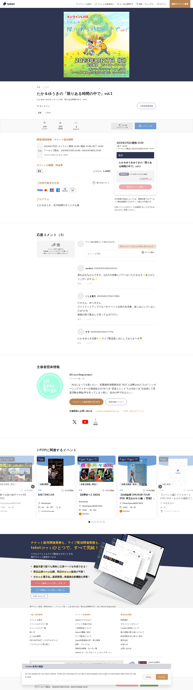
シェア (89, 283)
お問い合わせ (126, 648)
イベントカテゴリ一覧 (39, 624)
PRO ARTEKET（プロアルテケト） (44, 640)
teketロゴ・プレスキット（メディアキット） (94, 652)
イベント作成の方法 (83, 624)
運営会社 (124, 640)
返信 (79, 283)
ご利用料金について (83, 628)
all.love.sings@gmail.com (108, 411)
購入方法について (103, 183)
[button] (89, 522)
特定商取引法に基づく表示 (132, 636)
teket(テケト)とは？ (83, 620)
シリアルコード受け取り (40, 644)
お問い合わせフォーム (133, 411)
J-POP (46, 87)
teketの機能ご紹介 (83, 632)
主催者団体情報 (146, 106)
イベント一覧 (60, 606)
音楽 (39, 87)
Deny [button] (148, 677)
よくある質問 (35, 636)
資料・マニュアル (82, 644)
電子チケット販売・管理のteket (41, 606)
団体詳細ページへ (116, 402)
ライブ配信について (83, 636)
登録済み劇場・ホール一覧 (86, 648)
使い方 (32, 632)
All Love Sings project (80, 374)
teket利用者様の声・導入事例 (87, 640)
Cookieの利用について (130, 628)
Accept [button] (162, 677)
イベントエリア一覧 (38, 628)
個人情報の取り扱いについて (132, 632)
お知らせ (124, 644)
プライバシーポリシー (130, 624)
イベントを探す (36, 620)
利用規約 (124, 620)
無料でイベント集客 (180, 4)
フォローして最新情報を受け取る (86, 402)
